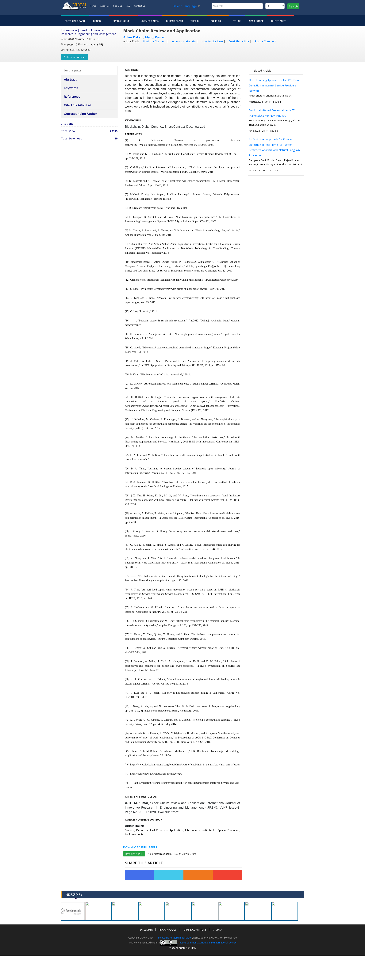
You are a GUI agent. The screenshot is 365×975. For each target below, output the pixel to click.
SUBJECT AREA (150, 21)
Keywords (71, 88)
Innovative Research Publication (175, 937)
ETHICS (237, 21)
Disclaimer (146, 929)
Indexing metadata (183, 41)
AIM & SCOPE (256, 21)
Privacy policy (167, 929)
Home (93, 5)
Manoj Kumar (155, 37)
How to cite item (212, 41)
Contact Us (139, 5)
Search (293, 6)
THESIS (194, 21)
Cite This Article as (77, 105)
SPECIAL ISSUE (121, 21)
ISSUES (97, 21)
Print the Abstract (154, 41)
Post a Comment (265, 41)
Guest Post (278, 21)
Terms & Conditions (194, 929)
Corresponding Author (80, 114)
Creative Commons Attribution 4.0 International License (206, 942)
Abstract (70, 79)
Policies (216, 21)
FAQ (128, 5)
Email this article (238, 41)
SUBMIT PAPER (174, 21)
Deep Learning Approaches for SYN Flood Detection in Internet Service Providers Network (274, 85)
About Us (104, 5)
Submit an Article (74, 57)
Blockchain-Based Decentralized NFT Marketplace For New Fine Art (272, 112)
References (72, 96)
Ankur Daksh (132, 37)
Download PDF (134, 853)
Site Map (117, 5)
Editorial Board (75, 21)
